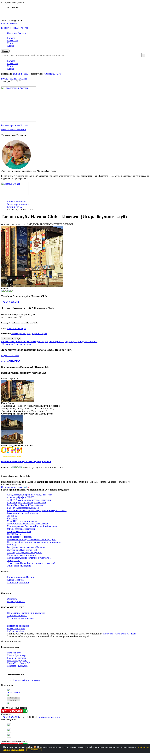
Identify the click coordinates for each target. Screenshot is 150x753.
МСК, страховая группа (19, 531)
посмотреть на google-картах (63, 341)
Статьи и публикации (18, 582)
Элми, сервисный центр (19, 565)
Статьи (10, 43)
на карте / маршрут (11, 339)
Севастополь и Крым (17, 666)
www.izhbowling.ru (16, 328)
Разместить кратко (16, 628)
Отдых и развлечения (18, 204)
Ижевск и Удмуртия (17, 33)
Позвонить (7, 344)
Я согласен (34, 750)
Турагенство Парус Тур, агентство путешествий (31, 563)
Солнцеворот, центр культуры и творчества (29, 558)
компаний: (21, 73)
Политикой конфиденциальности (119, 633)
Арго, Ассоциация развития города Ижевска (29, 494)
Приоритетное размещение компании (26, 613)
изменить (9, 23)
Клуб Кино (12, 518)
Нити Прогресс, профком (19, 537)
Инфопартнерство (16, 601)
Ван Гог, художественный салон (23, 508)
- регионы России (14, 125)
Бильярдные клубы (20, 333)
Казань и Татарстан (17, 658)
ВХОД (4, 78)
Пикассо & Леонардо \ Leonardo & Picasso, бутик (31, 539)
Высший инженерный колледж (22, 513)
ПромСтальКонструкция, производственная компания (34, 542)
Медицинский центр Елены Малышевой (27, 523)
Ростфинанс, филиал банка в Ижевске (26, 547)
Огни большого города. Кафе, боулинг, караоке (26, 461)
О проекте (12, 599)
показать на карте (10, 341)
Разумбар (11, 544)
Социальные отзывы (15, 487)
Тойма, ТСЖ (13, 560)
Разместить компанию (18, 626)
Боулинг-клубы (14, 207)
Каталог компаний (16, 201)
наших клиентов (13, 129)
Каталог (11, 38)
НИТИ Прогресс (15, 534)
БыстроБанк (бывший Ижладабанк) (25, 505)
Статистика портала (17, 615)
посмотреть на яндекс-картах (33, 341)
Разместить (12, 40)
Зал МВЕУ (12, 515)
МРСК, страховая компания (21, 529)
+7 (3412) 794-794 (10, 717)
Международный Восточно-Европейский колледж (32, 526)
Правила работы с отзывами (27, 680)
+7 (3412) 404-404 (10, 355)
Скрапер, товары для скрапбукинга (24, 552)
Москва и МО (14, 652)
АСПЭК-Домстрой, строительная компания (29, 500)
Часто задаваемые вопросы (20, 618)
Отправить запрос (23, 344)
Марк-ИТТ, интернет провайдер (23, 521)
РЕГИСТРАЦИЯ (18, 78)
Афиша (10, 46)
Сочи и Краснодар (16, 655)
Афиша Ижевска (15, 579)
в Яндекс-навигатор (88, 341)
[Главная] (8, 199)
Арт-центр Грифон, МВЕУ (20, 497)
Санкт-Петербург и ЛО (18, 663)
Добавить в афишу (16, 631)
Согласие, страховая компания (22, 555)
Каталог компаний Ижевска (21, 577)
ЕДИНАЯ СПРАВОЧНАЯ (14, 28)
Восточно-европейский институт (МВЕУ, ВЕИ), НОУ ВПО (37, 510)
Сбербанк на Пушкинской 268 (22, 550)
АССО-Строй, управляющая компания (26, 502)
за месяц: (52, 73)
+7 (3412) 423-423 (10, 302)
